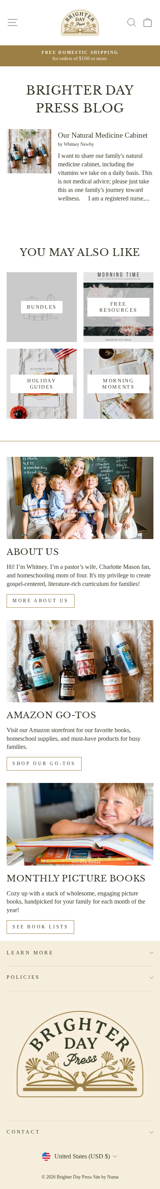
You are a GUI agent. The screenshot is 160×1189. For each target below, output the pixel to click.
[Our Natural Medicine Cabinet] (29, 151)
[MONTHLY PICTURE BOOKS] (80, 824)
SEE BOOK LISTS (40, 927)
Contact (23, 1132)
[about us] (80, 498)
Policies (23, 977)
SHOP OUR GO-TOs (44, 763)
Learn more (30, 953)
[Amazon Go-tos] (80, 661)
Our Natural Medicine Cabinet (103, 135)
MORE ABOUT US (40, 600)
